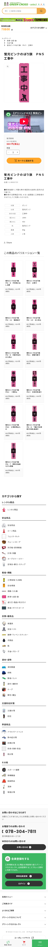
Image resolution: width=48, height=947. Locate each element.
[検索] (41, 11)
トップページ (6, 38)
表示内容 (12, 213)
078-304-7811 (20, 831)
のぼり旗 (10, 43)
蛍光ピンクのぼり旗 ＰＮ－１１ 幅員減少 (13, 319)
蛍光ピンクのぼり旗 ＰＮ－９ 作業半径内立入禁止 (13, 355)
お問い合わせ (22, 847)
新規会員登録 (21, 876)
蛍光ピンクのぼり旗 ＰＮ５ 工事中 (34, 282)
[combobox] (19, 11)
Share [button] (9, 242)
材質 (12, 205)
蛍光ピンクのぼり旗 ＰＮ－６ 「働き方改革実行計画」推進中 (34, 427)
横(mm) (12, 222)
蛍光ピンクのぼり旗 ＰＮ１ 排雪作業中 (34, 354)
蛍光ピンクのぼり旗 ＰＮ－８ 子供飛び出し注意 (13, 283)
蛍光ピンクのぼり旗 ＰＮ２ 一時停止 (13, 391)
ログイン (21, 883)
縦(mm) (12, 217)
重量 (12, 230)
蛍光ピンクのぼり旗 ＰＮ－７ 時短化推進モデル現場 (13, 464)
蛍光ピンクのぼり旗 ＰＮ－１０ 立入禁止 (34, 319)
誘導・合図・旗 (12, 40)
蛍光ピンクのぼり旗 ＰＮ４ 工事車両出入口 (13, 427)
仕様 (12, 209)
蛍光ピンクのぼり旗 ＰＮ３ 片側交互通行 (34, 391)
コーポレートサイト (22, 937)
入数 (12, 234)
